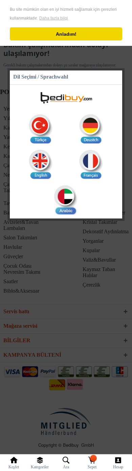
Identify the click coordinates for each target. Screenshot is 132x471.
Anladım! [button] (66, 34)
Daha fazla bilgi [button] (53, 18)
